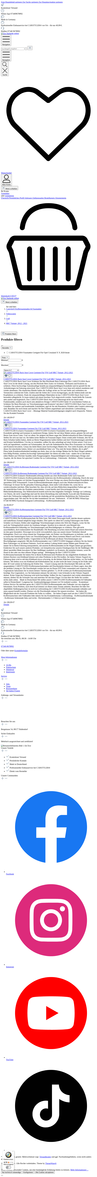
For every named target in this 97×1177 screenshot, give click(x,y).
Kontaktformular (21, 651)
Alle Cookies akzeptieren (44, 1172)
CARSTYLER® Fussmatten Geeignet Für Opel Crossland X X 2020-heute (39, 353)
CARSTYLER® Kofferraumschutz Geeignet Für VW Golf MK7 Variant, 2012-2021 (38, 516)
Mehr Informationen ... (79, 1170)
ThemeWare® (50, 1163)
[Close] (2, 1175)
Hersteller (5, 348)
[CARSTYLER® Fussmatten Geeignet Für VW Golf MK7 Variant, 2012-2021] (36, 422)
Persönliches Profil (17, 198)
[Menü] (12, 1151)
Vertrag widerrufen (8, 655)
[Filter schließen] (2, 345)
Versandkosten (45, 1157)
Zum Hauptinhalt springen (11, 2)
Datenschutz (11, 667)
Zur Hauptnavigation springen (51, 2)
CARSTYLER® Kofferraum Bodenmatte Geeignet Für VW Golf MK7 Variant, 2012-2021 (40, 473)
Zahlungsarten (38, 198)
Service (4, 676)
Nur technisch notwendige (11, 1172)
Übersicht (5, 198)
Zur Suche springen (30, 2)
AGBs (8, 665)
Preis (4, 358)
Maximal (12, 365)
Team (8, 686)
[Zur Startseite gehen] (10, 33)
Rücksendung (11, 688)
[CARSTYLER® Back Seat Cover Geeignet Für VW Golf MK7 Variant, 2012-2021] (38, 373)
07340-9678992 (7, 646)
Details (6, 420)
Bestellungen (49, 198)
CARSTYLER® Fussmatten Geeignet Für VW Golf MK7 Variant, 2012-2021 (35, 428)
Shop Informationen (9, 657)
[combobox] (12, 48)
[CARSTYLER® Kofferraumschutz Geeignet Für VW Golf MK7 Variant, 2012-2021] (39, 509)
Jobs (8, 684)
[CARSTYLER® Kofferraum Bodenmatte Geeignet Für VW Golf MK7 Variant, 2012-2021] (41, 467)
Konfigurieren (28, 1172)
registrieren (9, 196)
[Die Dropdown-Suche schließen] (29, 48)
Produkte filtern (10, 334)
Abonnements (60, 198)
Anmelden (5, 193)
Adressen (28, 198)
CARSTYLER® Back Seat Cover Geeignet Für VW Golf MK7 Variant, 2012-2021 (37, 379)
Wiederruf (10, 670)
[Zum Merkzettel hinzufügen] (8, 376)
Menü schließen (11, 189)
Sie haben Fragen (13, 691)
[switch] (8, 1167)
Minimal (12, 360)
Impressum (10, 672)
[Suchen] (26, 48)
